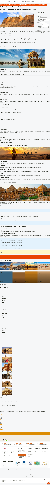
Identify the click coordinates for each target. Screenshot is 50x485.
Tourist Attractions (32, 4)
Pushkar (3, 330)
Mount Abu (4, 328)
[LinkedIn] (11, 455)
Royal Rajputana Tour (16, 273)
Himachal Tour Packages (33, 472)
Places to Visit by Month (37, 453)
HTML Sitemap (44, 451)
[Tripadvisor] (4, 455)
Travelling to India (10, 1)
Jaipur (3, 315)
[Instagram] (6, 455)
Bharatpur (4, 298)
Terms (25, 456)
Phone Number (40, 19)
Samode (3, 336)
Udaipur (3, 332)
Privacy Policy (44, 27)
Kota (2, 324)
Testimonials (29, 451)
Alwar (3, 292)
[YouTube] (13, 455)
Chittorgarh (4, 304)
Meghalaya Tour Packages (33, 476)
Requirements (40, 26)
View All (41, 476)
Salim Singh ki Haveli (7, 94)
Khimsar (3, 321)
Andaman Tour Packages (24, 476)
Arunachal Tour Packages (5, 473)
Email (39, 18)
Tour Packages (37, 1)
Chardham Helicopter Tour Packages (33, 474)
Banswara (4, 294)
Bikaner (3, 300)
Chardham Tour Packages (24, 473)
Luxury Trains (22, 1)
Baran (3, 296)
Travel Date (39, 21)
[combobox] (43, 1)
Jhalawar (3, 317)
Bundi (3, 302)
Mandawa (4, 326)
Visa (35, 451)
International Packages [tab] (11, 469)
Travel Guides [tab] (18, 469)
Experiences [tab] (23, 469)
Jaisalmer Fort (2, 71)
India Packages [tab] (4, 469)
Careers (29, 456)
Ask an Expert (2, 281)
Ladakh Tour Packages (5, 476)
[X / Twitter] (9, 455)
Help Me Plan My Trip (3, 27)
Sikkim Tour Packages (42, 473)
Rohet (3, 334)
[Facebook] (7, 455)
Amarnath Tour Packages (14, 473)
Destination (39, 20)
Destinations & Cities (12, 4)
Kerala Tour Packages (14, 472)
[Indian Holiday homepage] (5, 449)
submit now (39, 30)
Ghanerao (4, 311)
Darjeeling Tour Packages (14, 476)
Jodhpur (3, 319)
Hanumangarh (4, 313)
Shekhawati (4, 341)
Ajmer (3, 289)
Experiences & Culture (41, 4)
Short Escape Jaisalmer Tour (5, 274)
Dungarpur (4, 306)
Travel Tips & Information (23, 4)
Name (39, 17)
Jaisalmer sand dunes (4, 252)
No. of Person (40, 23)
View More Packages (3, 284)
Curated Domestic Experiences (29, 1)
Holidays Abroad (16, 1)
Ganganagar (4, 309)
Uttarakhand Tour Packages (43, 472)
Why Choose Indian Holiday (30, 454)
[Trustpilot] (2, 455)
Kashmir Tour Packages (24, 472)
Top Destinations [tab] (29, 469)
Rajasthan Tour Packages (5, 472)
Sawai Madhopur (5, 338)
